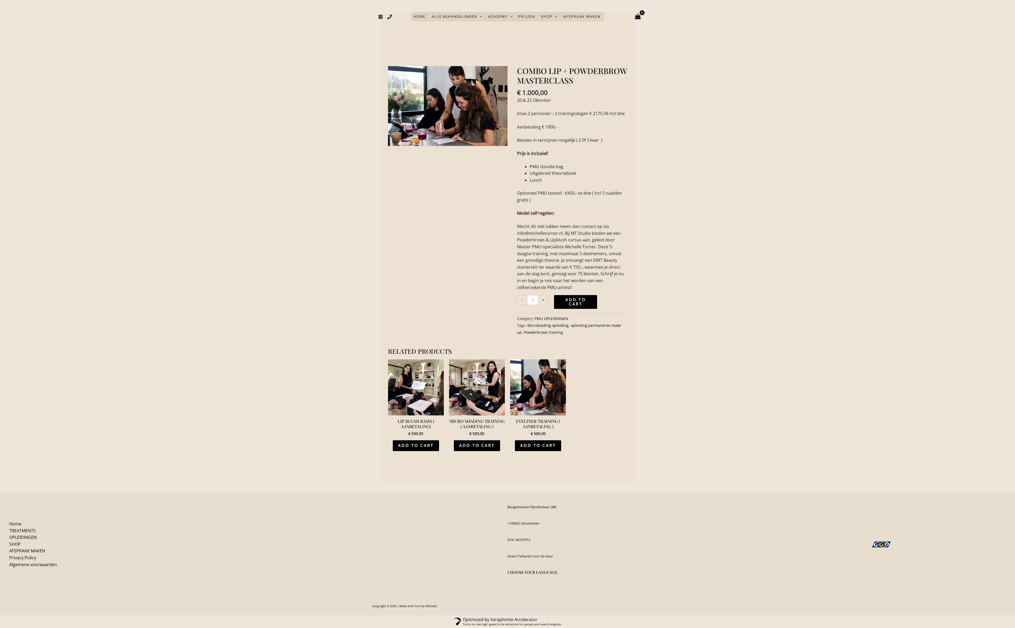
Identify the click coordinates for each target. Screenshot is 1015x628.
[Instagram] (380, 17)
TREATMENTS (22, 531)
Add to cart (575, 301)
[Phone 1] (389, 17)
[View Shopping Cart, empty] (638, 16)
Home (420, 16)
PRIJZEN (526, 16)
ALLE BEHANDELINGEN (454, 16)
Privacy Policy (22, 558)
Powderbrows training (543, 332)
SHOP (546, 16)
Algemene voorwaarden (33, 564)
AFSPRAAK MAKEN (582, 16)
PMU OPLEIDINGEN (551, 318)
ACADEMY (498, 16)
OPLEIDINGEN (23, 537)
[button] (479, 16)
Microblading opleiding (548, 325)
